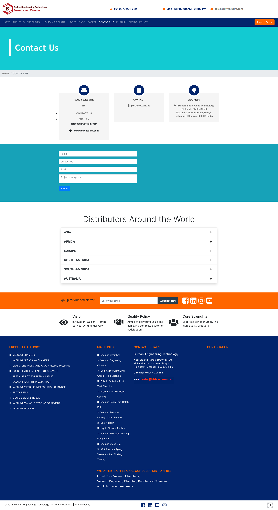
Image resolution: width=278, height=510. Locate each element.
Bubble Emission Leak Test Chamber (35, 371)
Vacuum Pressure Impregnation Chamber (39, 387)
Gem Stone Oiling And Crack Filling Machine (41, 365)
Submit (64, 188)
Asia (67, 232)
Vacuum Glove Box (24, 408)
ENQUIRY (121, 22)
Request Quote (264, 22)
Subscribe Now (167, 300)
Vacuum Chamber (24, 354)
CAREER (92, 22)
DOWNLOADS (77, 22)
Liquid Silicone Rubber (27, 397)
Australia (72, 278)
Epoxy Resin (20, 392)
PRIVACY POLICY (138, 22)
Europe (70, 251)
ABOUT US (19, 22)
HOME (7, 22)
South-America (76, 269)
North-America (76, 260)
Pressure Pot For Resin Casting (33, 376)
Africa (69, 241)
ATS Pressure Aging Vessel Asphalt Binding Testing (109, 454)
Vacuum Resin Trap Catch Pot (32, 381)
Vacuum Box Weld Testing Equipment (36, 403)
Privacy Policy (82, 504)
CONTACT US (106, 22)
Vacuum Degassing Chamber (31, 360)
